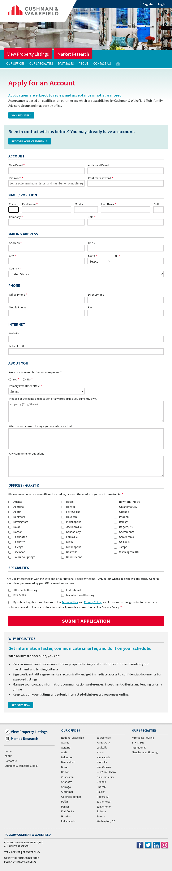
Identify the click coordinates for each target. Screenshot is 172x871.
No (29, 379)
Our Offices (15, 64)
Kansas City (73, 532)
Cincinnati (19, 552)
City (11, 256)
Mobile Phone (17, 307)
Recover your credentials (30, 141)
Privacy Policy (93, 602)
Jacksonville (74, 527)
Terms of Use (70, 602)
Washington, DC (129, 552)
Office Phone (17, 294)
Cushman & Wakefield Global (21, 766)
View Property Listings (28, 54)
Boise (17, 527)
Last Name (107, 204)
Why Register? (21, 115)
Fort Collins (73, 512)
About (84, 64)
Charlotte (19, 542)
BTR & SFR (19, 595)
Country (14, 268)
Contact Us (102, 64)
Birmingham (20, 522)
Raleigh (123, 522)
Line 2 (91, 243)
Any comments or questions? (27, 453)
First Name (29, 204)
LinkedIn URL (17, 346)
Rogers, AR (126, 527)
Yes (15, 379)
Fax (90, 307)
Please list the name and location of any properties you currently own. (53, 399)
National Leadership (72, 738)
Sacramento (126, 532)
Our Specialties (41, 64)
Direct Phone (96, 294)
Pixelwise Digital (26, 861)
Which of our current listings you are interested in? (40, 426)
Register (148, 4)
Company (15, 217)
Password (15, 178)
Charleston (20, 537)
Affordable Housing (25, 590)
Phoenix (124, 517)
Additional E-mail (98, 165)
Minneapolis (73, 547)
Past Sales (66, 64)
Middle (79, 204)
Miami (69, 542)
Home (118, 63)
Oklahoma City (128, 507)
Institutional (73, 590)
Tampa (123, 547)
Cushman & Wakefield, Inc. (28, 842)
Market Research (73, 54)
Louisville (72, 537)
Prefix (12, 204)
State (91, 256)
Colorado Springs (24, 557)
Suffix (157, 204)
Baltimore (19, 517)
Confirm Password (99, 178)
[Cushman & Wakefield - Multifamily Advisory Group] (40, 11)
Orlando (124, 512)
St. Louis (124, 542)
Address (14, 243)
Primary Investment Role (24, 386)
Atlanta (17, 502)
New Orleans (74, 557)
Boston (17, 532)
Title (91, 217)
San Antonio (126, 537)
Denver (70, 507)
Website (14, 333)
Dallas (70, 502)
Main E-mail (16, 165)
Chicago (18, 547)
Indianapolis (73, 522)
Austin (17, 512)
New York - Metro (129, 502)
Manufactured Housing (80, 595)
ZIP (117, 256)
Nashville (71, 552)
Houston (71, 517)
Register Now (21, 705)
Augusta (18, 507)
